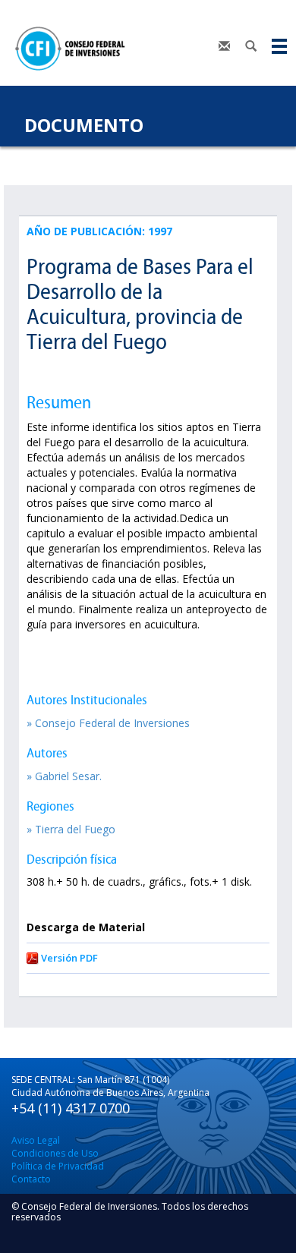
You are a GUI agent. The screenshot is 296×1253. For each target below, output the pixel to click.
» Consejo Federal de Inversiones (108, 723)
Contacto (31, 1179)
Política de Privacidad (57, 1166)
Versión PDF (69, 958)
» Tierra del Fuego (71, 829)
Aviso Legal (35, 1140)
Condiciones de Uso (55, 1153)
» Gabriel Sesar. (64, 776)
